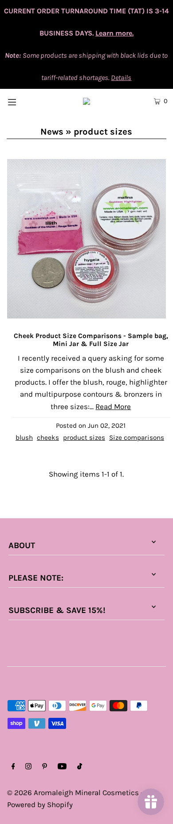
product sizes (84, 438)
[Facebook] (13, 767)
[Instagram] (28, 767)
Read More (113, 406)
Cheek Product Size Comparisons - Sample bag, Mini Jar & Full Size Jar (91, 340)
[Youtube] (62, 767)
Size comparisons (136, 438)
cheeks (48, 438)
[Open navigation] (23, 101)
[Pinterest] (44, 767)
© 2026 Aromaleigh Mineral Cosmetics (73, 792)
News (51, 131)
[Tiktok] (79, 767)
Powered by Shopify (40, 804)
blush (24, 438)
